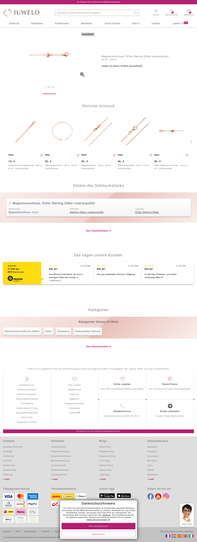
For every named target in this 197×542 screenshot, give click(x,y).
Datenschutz (31, 531)
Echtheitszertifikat (27, 389)
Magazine (74, 399)
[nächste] (190, 141)
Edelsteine (37, 23)
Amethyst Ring (106, 451)
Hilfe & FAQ (27, 417)
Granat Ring (105, 470)
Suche (136, 13)
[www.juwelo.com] (185, 536)
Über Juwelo (74, 385)
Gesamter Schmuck (13, 447)
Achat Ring (104, 447)
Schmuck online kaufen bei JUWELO (22, 331)
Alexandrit (152, 447)
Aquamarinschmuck (61, 456)
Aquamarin (152, 456)
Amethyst (152, 451)
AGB (18, 531)
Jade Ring (104, 474)
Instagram (166, 496)
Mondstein (152, 474)
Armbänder (8, 456)
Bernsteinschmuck (60, 460)
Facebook (150, 496)
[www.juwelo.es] (179, 536)
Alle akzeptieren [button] (98, 526)
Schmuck (14, 23)
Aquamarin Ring (107, 456)
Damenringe (9, 465)
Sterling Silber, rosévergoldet (87, 212)
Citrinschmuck (58, 465)
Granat (150, 470)
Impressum (59, 531)
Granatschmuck (59, 474)
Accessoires (63, 331)
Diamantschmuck (60, 470)
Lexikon (156, 23)
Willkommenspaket (26, 394)
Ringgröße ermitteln (27, 422)
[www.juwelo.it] (191, 536)
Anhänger (8, 451)
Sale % (136, 23)
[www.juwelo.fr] (168, 536)
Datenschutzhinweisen (97, 519)
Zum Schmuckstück (97, 231)
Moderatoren (74, 389)
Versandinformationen (27, 412)
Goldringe (8, 474)
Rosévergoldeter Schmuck (87, 331)
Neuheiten (86, 23)
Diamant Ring (106, 465)
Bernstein (152, 460)
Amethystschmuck (60, 451)
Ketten (48, 331)
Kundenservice (27, 385)
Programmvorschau (74, 403)
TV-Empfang (27, 403)
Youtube (158, 496)
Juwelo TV (179, 23)
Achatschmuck (58, 447)
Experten (74, 394)
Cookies (45, 531)
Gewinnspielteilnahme (27, 399)
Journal (73, 412)
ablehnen (107, 515)
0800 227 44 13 (132, 416)
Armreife (7, 460)
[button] (156, 13)
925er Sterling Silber (147, 212)
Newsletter (74, 408)
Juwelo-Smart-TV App (27, 408)
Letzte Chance (112, 23)
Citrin (150, 465)
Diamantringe (10, 470)
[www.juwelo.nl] (173, 536)
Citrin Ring (104, 460)
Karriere (7, 531)
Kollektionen (62, 23)
